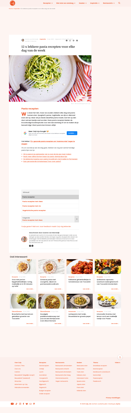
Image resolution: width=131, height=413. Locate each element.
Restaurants (108, 3)
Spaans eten (81, 381)
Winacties (18, 381)
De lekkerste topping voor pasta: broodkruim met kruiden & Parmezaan (50, 159)
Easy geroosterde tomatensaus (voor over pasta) (42, 161)
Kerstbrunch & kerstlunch (101, 372)
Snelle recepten (44, 394)
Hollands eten (81, 391)
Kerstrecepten (44, 366)
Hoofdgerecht (44, 381)
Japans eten (81, 384)
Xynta (118, 404)
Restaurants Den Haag (63, 375)
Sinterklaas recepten (100, 366)
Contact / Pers (19, 366)
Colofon (17, 372)
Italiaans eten (81, 375)
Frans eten (80, 387)
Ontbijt (41, 369)
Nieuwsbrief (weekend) (22, 378)
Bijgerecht (42, 384)
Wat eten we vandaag (64, 3)
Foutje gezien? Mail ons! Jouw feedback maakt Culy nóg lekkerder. (46, 226)
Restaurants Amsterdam (64, 366)
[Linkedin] (32, 246)
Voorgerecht (43, 378)
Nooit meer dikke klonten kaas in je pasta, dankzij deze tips (45, 156)
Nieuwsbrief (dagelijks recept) (25, 375)
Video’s (117, 363)
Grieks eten (80, 369)
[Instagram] (30, 246)
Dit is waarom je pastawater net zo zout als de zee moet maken (47, 154)
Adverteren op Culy (21, 384)
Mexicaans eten (82, 366)
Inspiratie (94, 3)
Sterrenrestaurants (62, 378)
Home (11, 9)
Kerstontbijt (97, 375)
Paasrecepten (98, 378)
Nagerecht (42, 387)
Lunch (41, 372)
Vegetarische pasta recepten (34, 210)
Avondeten (43, 375)
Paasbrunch (97, 381)
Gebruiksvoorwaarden (22, 387)
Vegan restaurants (62, 381)
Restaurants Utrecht (62, 369)
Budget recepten (45, 391)
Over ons (18, 369)
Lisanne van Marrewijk (31, 39)
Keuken (82, 3)
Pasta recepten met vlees (32, 201)
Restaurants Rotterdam (63, 372)
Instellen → (72, 133)
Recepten (47, 3)
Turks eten (80, 372)
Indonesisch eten (82, 378)
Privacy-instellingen (113, 398)
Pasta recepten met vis (31, 206)
